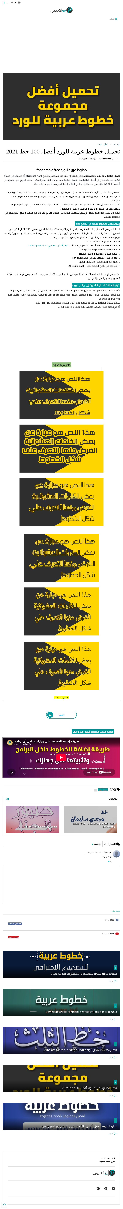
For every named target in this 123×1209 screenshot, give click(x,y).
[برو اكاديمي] (61, 12)
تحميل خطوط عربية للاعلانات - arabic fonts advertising (94, 825)
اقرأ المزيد (113, 981)
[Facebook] (105, 1188)
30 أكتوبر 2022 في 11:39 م (93, 852)
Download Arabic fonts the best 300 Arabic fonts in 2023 (81, 1011)
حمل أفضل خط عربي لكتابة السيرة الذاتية (48, 245)
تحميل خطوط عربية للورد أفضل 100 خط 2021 (89, 1088)
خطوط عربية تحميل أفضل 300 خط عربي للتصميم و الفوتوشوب (79, 1126)
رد (110, 861)
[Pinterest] (98, 1188)
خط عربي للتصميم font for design (40, 826)
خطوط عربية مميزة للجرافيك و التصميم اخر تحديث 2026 (84, 973)
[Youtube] (113, 1188)
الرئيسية (117, 144)
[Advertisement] (61, 48)
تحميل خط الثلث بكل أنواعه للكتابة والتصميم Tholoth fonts (81, 1050)
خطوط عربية (103, 144)
